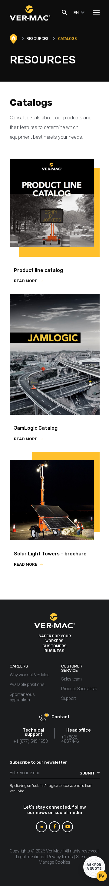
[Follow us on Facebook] (54, 826)
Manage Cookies (54, 862)
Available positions (27, 684)
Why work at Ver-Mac (30, 674)
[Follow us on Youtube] (67, 826)
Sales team (71, 679)
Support (69, 698)
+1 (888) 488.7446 (70, 739)
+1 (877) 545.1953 (31, 741)
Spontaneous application (22, 697)
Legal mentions (30, 856)
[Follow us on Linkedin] (41, 826)
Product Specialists (79, 688)
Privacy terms (60, 856)
